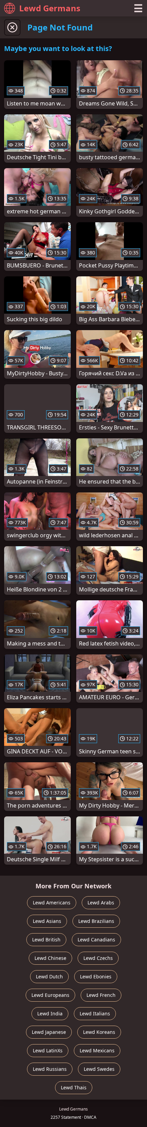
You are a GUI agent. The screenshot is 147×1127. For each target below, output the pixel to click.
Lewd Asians (47, 921)
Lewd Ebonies (95, 976)
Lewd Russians (50, 1069)
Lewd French (101, 995)
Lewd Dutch (49, 976)
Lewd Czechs (98, 958)
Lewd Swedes (99, 1069)
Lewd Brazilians (96, 921)
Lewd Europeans (50, 995)
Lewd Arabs (101, 902)
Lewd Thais (73, 1087)
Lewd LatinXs (48, 1050)
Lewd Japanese (49, 1032)
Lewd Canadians (96, 939)
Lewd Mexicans (97, 1050)
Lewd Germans (49, 8)
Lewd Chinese (50, 958)
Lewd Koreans (99, 1032)
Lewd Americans (51, 902)
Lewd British (46, 939)
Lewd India (50, 1013)
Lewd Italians (95, 1013)
